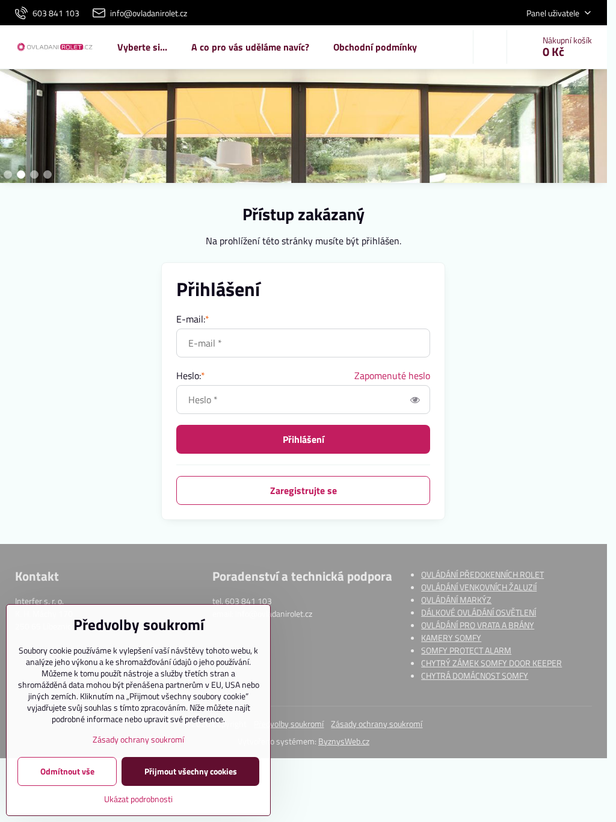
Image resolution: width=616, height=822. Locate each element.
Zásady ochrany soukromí (376, 723)
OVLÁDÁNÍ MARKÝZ (456, 599)
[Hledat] (490, 47)
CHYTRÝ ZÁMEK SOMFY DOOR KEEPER (491, 663)
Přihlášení (303, 439)
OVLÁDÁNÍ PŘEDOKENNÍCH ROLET (482, 574)
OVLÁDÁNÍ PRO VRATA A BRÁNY (477, 625)
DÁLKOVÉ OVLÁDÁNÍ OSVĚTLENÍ (478, 612)
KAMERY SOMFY (451, 637)
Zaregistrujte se (303, 490)
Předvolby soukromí (289, 723)
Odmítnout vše (67, 771)
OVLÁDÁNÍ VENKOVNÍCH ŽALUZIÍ (479, 587)
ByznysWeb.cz (343, 741)
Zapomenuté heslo (392, 375)
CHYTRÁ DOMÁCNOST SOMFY (474, 675)
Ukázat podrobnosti (138, 799)
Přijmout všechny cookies (190, 771)
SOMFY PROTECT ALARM (466, 650)
